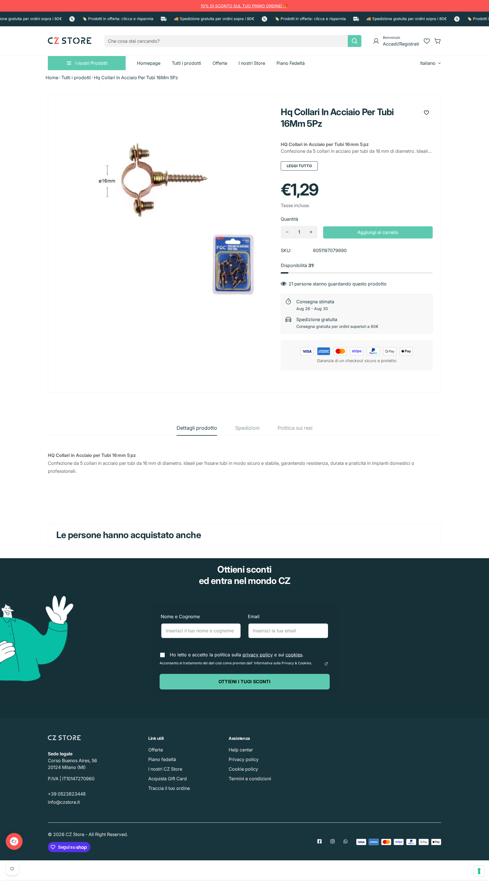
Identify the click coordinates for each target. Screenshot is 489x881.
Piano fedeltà (162, 759)
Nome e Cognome (180, 616)
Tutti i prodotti (76, 77)
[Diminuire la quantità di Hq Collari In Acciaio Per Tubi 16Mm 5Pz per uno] (287, 232)
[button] (437, 41)
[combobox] (232, 41)
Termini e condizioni (250, 778)
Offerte (155, 750)
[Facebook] (319, 841)
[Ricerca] (354, 41)
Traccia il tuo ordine (169, 788)
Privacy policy (244, 759)
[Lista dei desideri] (426, 41)
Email (253, 616)
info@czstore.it (64, 802)
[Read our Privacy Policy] (326, 663)
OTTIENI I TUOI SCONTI (244, 681)
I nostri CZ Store (165, 769)
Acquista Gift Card (167, 778)
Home (52, 77)
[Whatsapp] (345, 841)
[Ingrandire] (260, 115)
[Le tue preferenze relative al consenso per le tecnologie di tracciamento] (479, 871)
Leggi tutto (299, 166)
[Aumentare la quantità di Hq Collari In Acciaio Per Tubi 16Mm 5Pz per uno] (311, 232)
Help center (241, 750)
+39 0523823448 (67, 794)
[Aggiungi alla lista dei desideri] (426, 112)
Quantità (289, 219)
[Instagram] (332, 841)
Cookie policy (243, 769)
